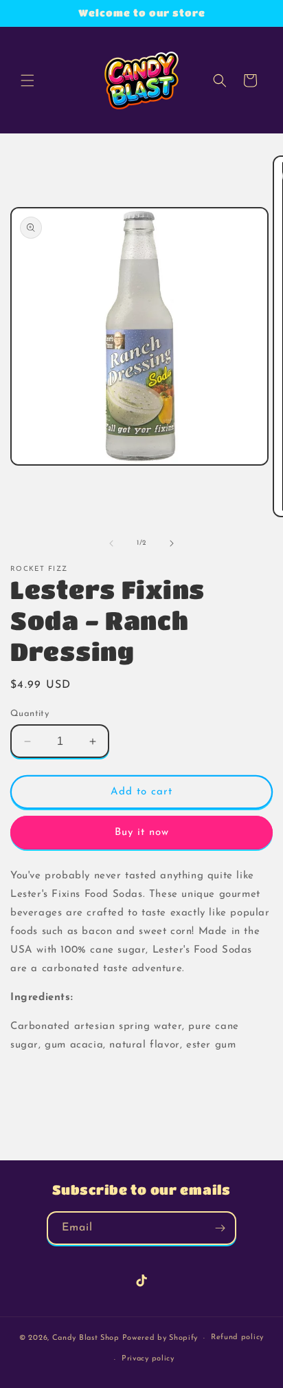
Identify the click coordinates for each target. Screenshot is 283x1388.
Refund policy (237, 1337)
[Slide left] (111, 543)
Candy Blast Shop (86, 1338)
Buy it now (142, 832)
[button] (27, 80)
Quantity (29, 713)
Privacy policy (148, 1359)
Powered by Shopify (160, 1338)
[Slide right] (172, 543)
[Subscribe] (220, 1228)
